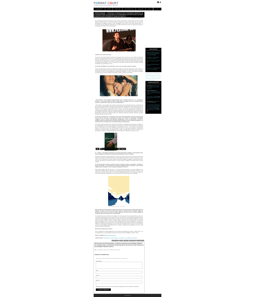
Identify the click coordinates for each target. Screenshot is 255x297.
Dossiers (148, 28)
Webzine (108, 9)
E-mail (97, 275)
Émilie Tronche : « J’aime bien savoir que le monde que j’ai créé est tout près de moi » (153, 92)
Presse (148, 19)
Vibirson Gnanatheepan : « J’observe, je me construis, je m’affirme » (153, 87)
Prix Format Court (140, 240)
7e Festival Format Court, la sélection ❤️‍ (153, 109)
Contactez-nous (128, 295)
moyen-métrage (132, 240)
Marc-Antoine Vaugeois (110, 235)
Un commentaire (139, 17)
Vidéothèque (157, 73)
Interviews (126, 240)
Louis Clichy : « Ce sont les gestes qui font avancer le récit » (153, 58)
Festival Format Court (129, 9)
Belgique (149, 80)
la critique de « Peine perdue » (111, 238)
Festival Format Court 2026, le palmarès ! (153, 102)
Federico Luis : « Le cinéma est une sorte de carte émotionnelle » (153, 68)
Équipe (148, 17)
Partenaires (149, 21)
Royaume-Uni (151, 78)
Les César (156, 77)
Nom (97, 270)
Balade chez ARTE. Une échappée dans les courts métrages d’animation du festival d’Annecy (153, 53)
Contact (149, 9)
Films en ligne (140, 9)
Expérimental (152, 73)
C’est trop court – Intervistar (152, 96)
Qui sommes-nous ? (99, 9)
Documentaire (147, 75)
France (153, 77)
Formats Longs (117, 9)
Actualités (149, 25)
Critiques (149, 27)
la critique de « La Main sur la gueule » (128, 238)
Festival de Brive (115, 240)
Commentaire (99, 261)
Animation (147, 73)
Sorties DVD (149, 34)
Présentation (149, 16)
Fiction (121, 240)
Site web (97, 280)
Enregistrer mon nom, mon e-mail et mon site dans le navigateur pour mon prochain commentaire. (117, 286)
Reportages (149, 32)
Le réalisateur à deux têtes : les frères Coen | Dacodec (108, 249)
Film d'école (156, 78)
